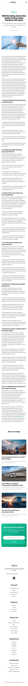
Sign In (14, 590)
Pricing (14, 607)
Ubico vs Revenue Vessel (14, 667)
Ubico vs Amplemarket (14, 671)
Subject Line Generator (14, 622)
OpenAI (14, 642)
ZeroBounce (14, 650)
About (14, 620)
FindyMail (14, 646)
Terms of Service (14, 630)
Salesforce (14, 654)
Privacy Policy (14, 628)
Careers (14, 596)
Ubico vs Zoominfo (14, 663)
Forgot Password (14, 592)
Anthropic (14, 644)
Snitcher (14, 652)
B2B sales (20, 416)
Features (14, 605)
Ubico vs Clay (14, 665)
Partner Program (14, 626)
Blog (14, 624)
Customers (14, 609)
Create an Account (14, 588)
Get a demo (14, 594)
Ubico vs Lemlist (14, 669)
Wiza (14, 648)
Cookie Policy (14, 633)
